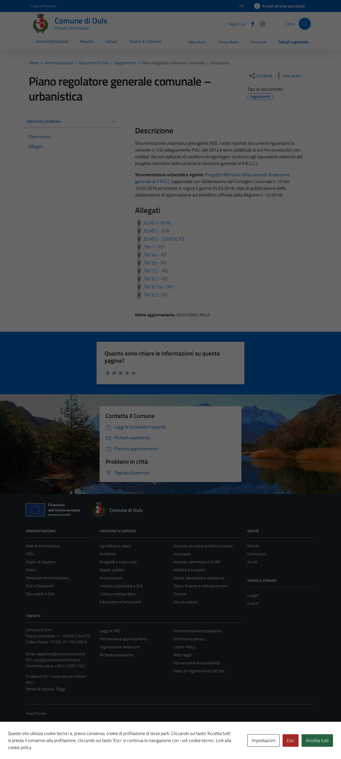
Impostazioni (263, 740)
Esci (290, 740)
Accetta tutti (317, 740)
